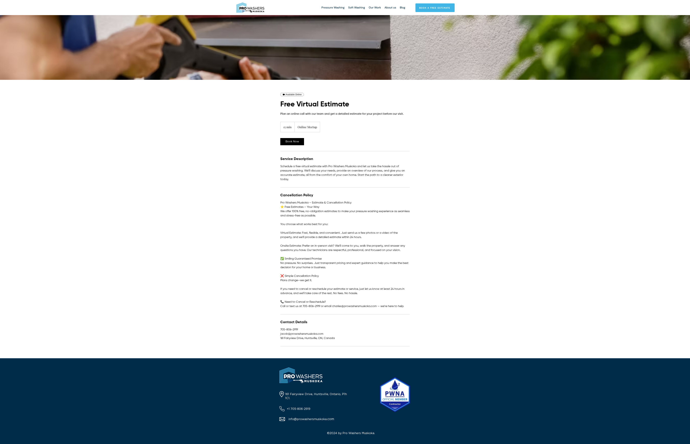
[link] (292, 141)
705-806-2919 (300, 409)
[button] (333, 7)
